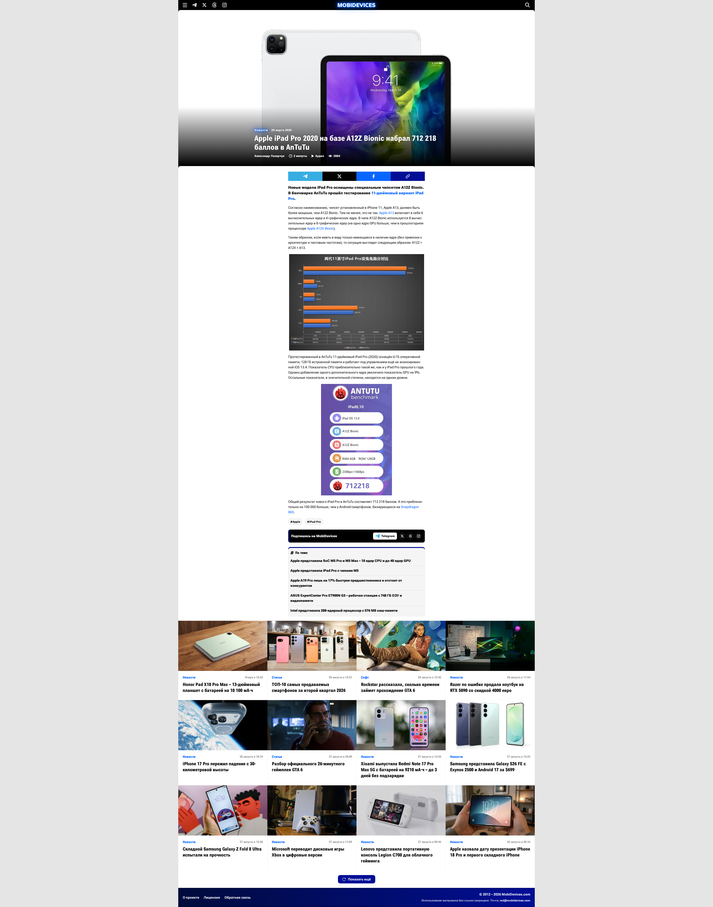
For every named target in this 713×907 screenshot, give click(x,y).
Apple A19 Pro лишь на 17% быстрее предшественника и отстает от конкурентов (346, 583)
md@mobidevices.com (515, 900)
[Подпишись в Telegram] (194, 5)
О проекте (191, 897)
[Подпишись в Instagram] (224, 5)
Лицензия (212, 897)
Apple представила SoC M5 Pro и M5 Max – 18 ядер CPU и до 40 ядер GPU (350, 561)
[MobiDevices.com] (356, 5)
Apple (296, 521)
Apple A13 (386, 213)
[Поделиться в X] (339, 176)
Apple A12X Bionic (320, 228)
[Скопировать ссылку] (408, 176)
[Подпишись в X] (204, 5)
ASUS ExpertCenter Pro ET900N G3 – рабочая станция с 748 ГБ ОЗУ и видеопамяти (346, 598)
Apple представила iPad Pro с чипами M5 (324, 570)
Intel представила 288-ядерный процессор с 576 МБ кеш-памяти (344, 610)
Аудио (319, 156)
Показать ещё (359, 879)
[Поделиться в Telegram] (305, 176)
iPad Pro (315, 521)
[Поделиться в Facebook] (373, 176)
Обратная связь (237, 897)
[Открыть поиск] (527, 5)
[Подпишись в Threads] (214, 5)
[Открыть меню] (185, 5)
